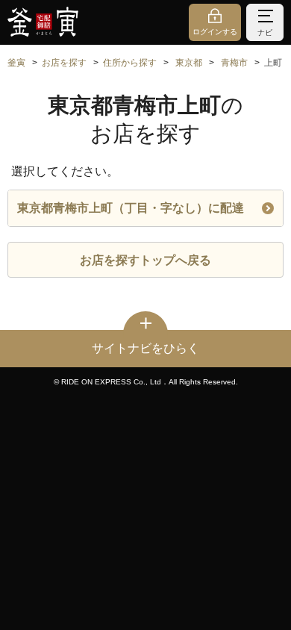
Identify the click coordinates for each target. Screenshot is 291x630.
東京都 (188, 62)
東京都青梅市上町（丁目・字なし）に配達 (130, 208)
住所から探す (130, 62)
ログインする (215, 32)
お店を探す (64, 62)
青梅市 (234, 62)
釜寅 (16, 62)
